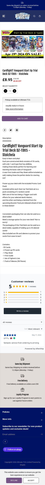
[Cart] (39, 16)
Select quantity (9, 86)
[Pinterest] (17, 130)
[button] (4, 16)
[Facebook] (4, 130)
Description (6, 138)
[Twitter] (11, 130)
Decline (14, 480)
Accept (31, 480)
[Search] (34, 16)
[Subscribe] (41, 435)
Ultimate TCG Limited (24, 462)
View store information (14, 109)
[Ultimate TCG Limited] (22, 16)
